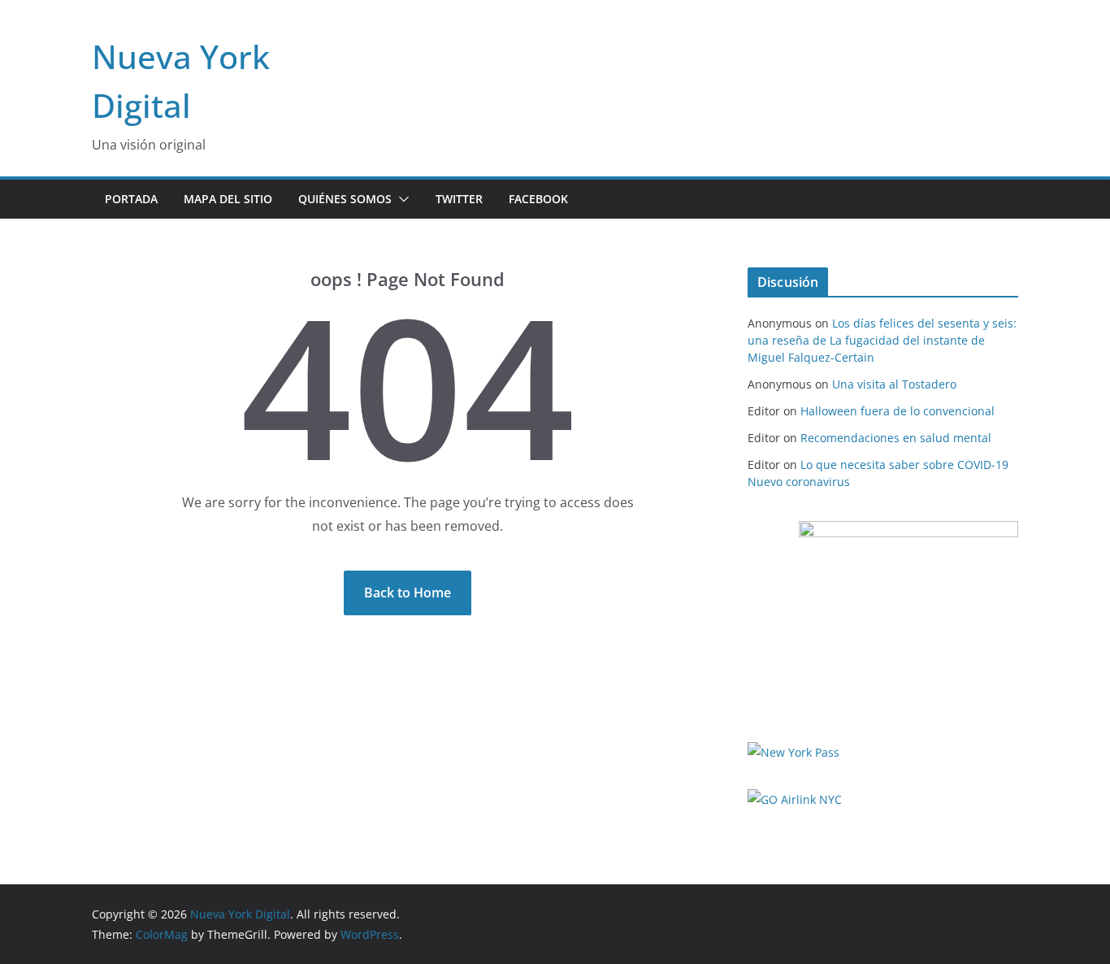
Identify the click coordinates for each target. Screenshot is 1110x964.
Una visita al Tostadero (894, 384)
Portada (131, 198)
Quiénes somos (345, 198)
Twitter (459, 198)
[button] (401, 199)
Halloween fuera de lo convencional (897, 411)
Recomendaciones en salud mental (895, 437)
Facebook (538, 198)
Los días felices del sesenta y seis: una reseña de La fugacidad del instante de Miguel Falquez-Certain (882, 340)
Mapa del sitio (228, 198)
